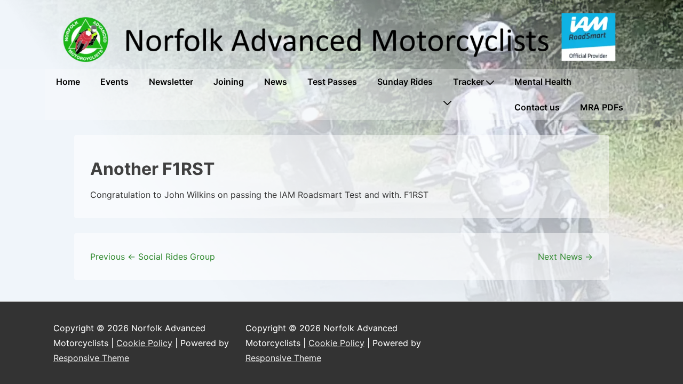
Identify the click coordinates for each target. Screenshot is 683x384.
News (275, 81)
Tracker (468, 81)
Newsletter (171, 81)
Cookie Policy (144, 343)
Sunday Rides (405, 81)
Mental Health (542, 81)
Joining (228, 81)
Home (68, 81)
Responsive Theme (91, 358)
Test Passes (332, 81)
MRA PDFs (601, 107)
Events (114, 81)
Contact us (537, 107)
